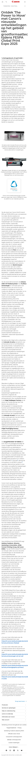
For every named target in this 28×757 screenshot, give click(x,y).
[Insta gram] (10, 750)
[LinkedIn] (14, 750)
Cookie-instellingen (14, 742)
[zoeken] (6, 2)
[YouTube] (21, 750)
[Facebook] (6, 750)
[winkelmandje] (2, 2)
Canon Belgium (13, 747)
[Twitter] (17, 750)
